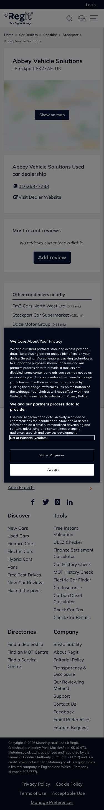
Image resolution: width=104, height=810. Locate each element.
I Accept (52, 470)
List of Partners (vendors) (29, 438)
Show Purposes (52, 455)
